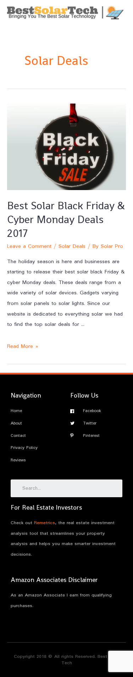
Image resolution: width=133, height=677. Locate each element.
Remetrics (44, 523)
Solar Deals (72, 246)
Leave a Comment (29, 246)
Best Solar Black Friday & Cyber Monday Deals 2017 (66, 219)
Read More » (22, 346)
